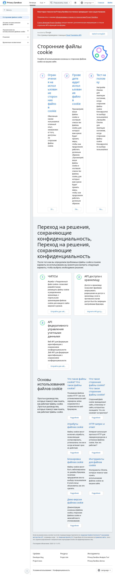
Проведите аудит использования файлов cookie (77, 89)
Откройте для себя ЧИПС (60, 311)
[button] (13, 23)
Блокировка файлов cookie (75, 460)
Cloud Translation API (73, 35)
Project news (37, 561)
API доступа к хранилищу (93, 278)
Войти (110, 3)
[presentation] (72, 241)
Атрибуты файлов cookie (75, 425)
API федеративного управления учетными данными (58, 329)
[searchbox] (15, 10)
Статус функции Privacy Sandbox (49, 23)
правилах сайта (100, 537)
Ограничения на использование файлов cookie (54, 209)
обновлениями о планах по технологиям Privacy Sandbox (77, 17)
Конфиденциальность (61, 570)
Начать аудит (78, 209)
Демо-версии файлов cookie (75, 501)
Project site (64, 557)
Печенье (32, 3)
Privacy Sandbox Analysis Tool (98, 557)
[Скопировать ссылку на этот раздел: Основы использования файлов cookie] (39, 393)
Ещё (41, 3)
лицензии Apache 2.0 (66, 537)
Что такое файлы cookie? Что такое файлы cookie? (76, 383)
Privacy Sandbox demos (96, 561)
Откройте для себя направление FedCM (60, 366)
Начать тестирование (102, 209)
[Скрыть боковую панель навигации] (27, 571)
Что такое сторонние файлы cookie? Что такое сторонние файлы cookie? (97, 386)
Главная (101, 3)
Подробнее (74, 418)
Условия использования (42, 570)
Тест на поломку (101, 78)
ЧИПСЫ (53, 276)
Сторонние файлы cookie (59, 49)
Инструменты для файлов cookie (96, 462)
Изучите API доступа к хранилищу (96, 311)
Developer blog (38, 557)
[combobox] (60, 3)
